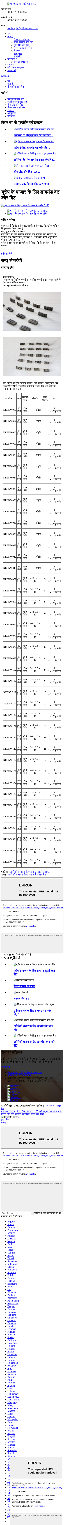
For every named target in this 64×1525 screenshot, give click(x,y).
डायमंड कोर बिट (22, 1114)
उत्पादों (10, 36)
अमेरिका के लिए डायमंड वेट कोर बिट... (33, 135)
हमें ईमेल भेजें (6, 253)
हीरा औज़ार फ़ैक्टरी (25, 1111)
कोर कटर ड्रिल (8, 1111)
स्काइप (4, 1122)
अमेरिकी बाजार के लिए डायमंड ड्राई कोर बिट (30, 871)
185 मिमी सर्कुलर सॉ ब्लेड (45, 1111)
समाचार (10, 64)
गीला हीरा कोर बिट (22, 39)
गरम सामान (50, 1105)
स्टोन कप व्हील (37, 1114)
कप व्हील (18, 56)
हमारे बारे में (12, 59)
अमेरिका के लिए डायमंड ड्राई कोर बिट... (34, 159)
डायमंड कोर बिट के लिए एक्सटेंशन (31, 184)
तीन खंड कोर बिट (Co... (27, 171)
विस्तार (17, 50)
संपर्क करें (11, 70)
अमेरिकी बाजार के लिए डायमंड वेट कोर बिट (27, 874)
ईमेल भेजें (5, 1119)
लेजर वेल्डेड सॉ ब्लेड (23, 47)
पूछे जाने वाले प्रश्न (15, 67)
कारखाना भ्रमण (21, 62)
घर (8, 33)
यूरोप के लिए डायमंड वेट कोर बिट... (32, 147)
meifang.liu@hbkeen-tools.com (22, 28)
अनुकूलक (18, 53)
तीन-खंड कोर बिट (21, 45)
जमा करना (5, 1067)
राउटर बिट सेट (21, 998)
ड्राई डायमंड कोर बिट (23, 42)
